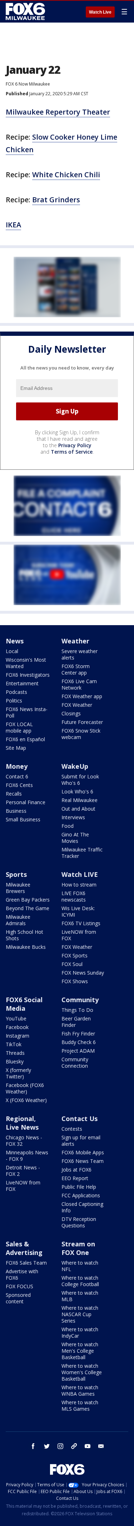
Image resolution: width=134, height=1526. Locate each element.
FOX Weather (76, 704)
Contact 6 (17, 776)
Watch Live (100, 12)
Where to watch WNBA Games (79, 1390)
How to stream (78, 884)
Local (12, 651)
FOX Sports (74, 955)
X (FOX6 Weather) (26, 1100)
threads (74, 1446)
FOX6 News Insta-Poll (27, 712)
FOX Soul (72, 964)
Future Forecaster (82, 722)
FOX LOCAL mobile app (19, 727)
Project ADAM (78, 1050)
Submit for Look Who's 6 (80, 779)
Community (80, 999)
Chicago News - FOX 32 (24, 1140)
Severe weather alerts (79, 654)
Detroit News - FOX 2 (23, 1170)
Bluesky (15, 1061)
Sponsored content (18, 1298)
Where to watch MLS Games (79, 1405)
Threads (15, 1052)
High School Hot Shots (24, 935)
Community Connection (74, 1062)
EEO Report (74, 1178)
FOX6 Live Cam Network (79, 684)
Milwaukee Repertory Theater (58, 112)
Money (17, 766)
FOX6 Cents (19, 785)
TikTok (13, 1044)
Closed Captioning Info (82, 1207)
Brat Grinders (56, 199)
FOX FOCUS (19, 1286)
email (101, 1446)
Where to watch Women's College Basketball (81, 1372)
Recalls (14, 793)
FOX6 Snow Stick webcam (80, 733)
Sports (16, 874)
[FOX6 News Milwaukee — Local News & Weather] (26, 11)
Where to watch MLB (79, 1296)
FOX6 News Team (82, 1161)
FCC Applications (80, 1195)
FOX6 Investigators (28, 674)
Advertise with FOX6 (22, 1274)
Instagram (17, 1035)
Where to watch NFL (79, 1266)
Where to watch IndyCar (79, 1332)
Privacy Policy (74, 445)
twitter (47, 1446)
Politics (14, 700)
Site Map (16, 747)
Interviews (73, 817)
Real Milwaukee (79, 800)
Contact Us (79, 1118)
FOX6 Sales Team (26, 1262)
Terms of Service (72, 451)
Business (16, 810)
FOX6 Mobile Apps (82, 1152)
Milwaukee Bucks (26, 946)
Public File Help (78, 1186)
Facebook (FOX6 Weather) (25, 1088)
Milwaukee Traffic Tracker (82, 852)
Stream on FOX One (78, 1248)
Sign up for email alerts (80, 1140)
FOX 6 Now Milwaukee (28, 84)
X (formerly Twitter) (18, 1073)
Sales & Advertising (24, 1248)
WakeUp (74, 766)
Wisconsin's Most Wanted (26, 663)
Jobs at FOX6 (76, 1169)
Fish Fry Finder (78, 1033)
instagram (60, 1446)
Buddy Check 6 (78, 1042)
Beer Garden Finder (76, 1021)
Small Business (23, 819)
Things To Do (77, 1009)
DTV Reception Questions (78, 1222)
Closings (71, 713)
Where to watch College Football (80, 1281)
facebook (33, 1446)
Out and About (78, 808)
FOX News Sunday (82, 972)
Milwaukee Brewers (18, 887)
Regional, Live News (22, 1122)
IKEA (13, 225)
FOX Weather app (81, 696)
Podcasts (16, 692)
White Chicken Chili (66, 174)
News (15, 641)
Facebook (17, 1027)
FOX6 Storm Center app (75, 669)
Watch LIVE (79, 874)
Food (67, 825)
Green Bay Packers (28, 899)
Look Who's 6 (77, 791)
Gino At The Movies (75, 837)
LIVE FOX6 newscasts (73, 896)
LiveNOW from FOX (78, 935)
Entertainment (22, 683)
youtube (87, 1446)
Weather (75, 641)
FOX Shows (74, 981)
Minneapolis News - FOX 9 (27, 1155)
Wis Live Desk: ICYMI (78, 911)
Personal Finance (25, 802)
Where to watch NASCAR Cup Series (79, 1314)
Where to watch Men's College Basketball (79, 1351)
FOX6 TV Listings (80, 923)
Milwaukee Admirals (18, 920)
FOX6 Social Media (24, 1004)
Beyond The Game (27, 908)
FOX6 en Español (25, 739)
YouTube (16, 1018)
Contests (71, 1128)
